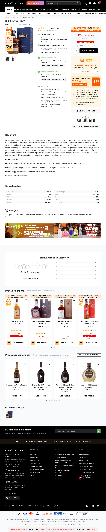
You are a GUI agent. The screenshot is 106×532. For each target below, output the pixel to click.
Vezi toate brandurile (86, 463)
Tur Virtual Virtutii (85, 469)
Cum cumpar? (35, 460)
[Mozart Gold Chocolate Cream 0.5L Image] (89, 372)
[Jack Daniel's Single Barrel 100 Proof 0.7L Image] (41, 309)
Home (7, 17)
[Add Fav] (25, 299)
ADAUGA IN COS (90, 50)
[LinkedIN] (98, 506)
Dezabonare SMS (61, 476)
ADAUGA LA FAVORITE (87, 111)
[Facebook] (87, 506)
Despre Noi (34, 457)
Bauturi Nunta (35, 472)
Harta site (82, 457)
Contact (33, 454)
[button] (51, 347)
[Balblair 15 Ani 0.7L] (9, 414)
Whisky (13, 17)
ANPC (57, 479)
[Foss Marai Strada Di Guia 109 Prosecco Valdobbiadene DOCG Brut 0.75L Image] (65, 372)
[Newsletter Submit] (99, 431)
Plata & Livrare (35, 463)
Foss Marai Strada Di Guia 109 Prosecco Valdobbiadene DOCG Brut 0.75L (65, 387)
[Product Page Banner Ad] (53, 230)
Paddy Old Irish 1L (17, 322)
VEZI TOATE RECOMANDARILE (88, 355)
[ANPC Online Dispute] (84, 513)
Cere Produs (83, 460)
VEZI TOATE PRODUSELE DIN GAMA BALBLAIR (86, 126)
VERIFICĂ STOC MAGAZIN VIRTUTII (53, 79)
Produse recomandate (87, 472)
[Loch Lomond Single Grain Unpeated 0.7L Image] (89, 309)
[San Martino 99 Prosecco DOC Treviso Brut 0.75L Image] (41, 372)
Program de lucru (36, 466)
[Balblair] (85, 118)
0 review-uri (55, 28)
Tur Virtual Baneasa (86, 466)
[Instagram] (92, 506)
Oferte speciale (85, 454)
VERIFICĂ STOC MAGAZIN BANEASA (53, 65)
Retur (32, 475)
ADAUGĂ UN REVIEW (30, 278)
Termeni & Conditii (61, 457)
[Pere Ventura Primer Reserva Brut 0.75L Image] (16, 372)
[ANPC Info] (70, 513)
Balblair (19, 17)
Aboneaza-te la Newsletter (64, 454)
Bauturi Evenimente (37, 469)
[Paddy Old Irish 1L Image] (16, 309)
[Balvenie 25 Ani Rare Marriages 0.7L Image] (65, 309)
